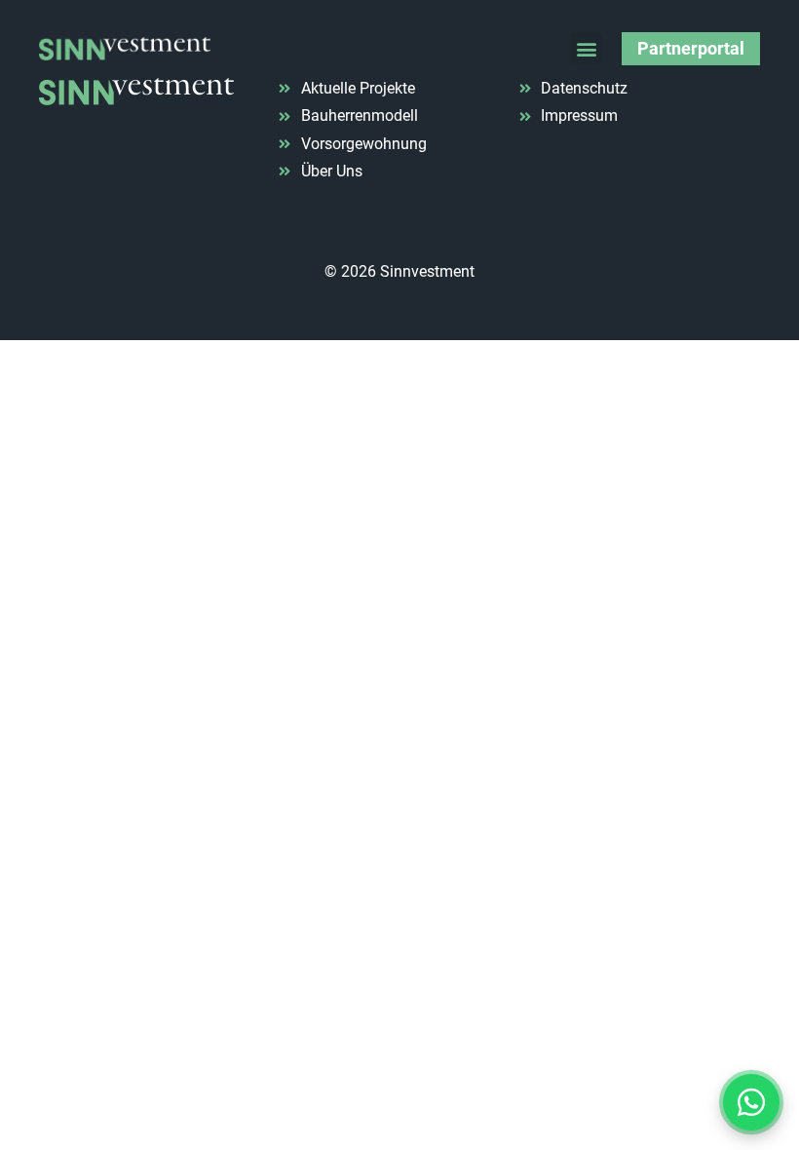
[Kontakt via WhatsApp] (751, 1102)
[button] (586, 49)
